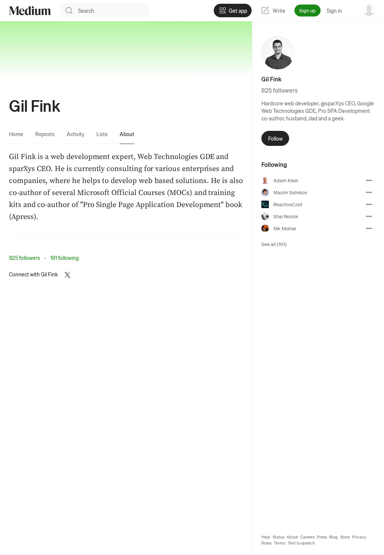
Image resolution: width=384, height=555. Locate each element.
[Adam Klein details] (369, 180)
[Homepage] (30, 10)
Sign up (307, 10)
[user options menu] (369, 10)
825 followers (24, 257)
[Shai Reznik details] (369, 216)
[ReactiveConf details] (369, 204)
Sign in (334, 10)
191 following (64, 257)
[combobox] (114, 10)
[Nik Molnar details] (369, 228)
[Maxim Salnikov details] (369, 192)
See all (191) (273, 244)
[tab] (16, 134)
